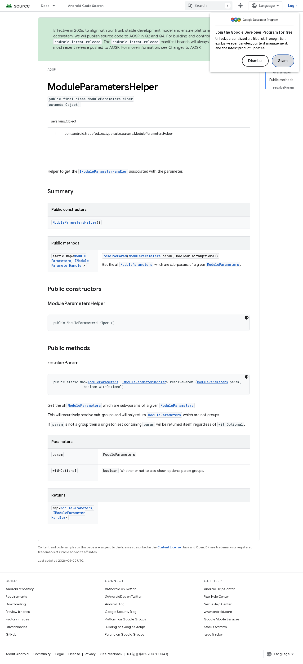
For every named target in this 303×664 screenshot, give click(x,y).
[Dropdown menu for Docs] (55, 5)
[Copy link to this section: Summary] (78, 192)
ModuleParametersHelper (75, 222)
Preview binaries (18, 612)
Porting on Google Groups (124, 634)
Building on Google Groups (125, 627)
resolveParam (115, 256)
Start (283, 61)
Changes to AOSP (185, 47)
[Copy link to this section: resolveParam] (83, 363)
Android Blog (115, 604)
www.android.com (218, 612)
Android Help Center (219, 589)
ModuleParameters (68, 258)
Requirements (16, 596)
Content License (169, 547)
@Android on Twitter (120, 589)
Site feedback (111, 654)
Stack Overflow (215, 627)
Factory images (17, 619)
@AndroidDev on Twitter (123, 596)
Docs (45, 6)
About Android (17, 654)
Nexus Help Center (218, 604)
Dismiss (255, 61)
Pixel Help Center (216, 596)
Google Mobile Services (221, 619)
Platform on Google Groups (125, 619)
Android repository (20, 589)
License (74, 654)
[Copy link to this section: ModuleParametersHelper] (110, 304)
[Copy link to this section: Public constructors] (106, 289)
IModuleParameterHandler (103, 171)
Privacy (90, 654)
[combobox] (208, 5)
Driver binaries (16, 627)
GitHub (11, 634)
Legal (59, 654)
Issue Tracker (213, 634)
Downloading (16, 604)
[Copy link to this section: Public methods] (94, 349)
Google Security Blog (121, 612)
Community (42, 654)
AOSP (52, 70)
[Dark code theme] (247, 318)
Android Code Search (86, 6)
